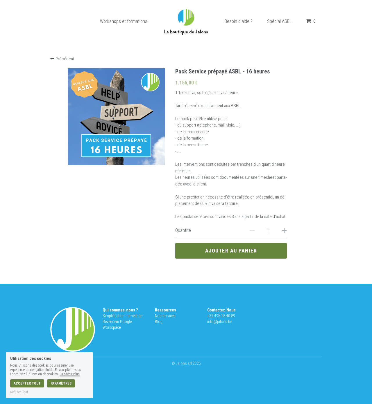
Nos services (165, 315)
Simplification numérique (122, 315)
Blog (158, 321)
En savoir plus (70, 374)
